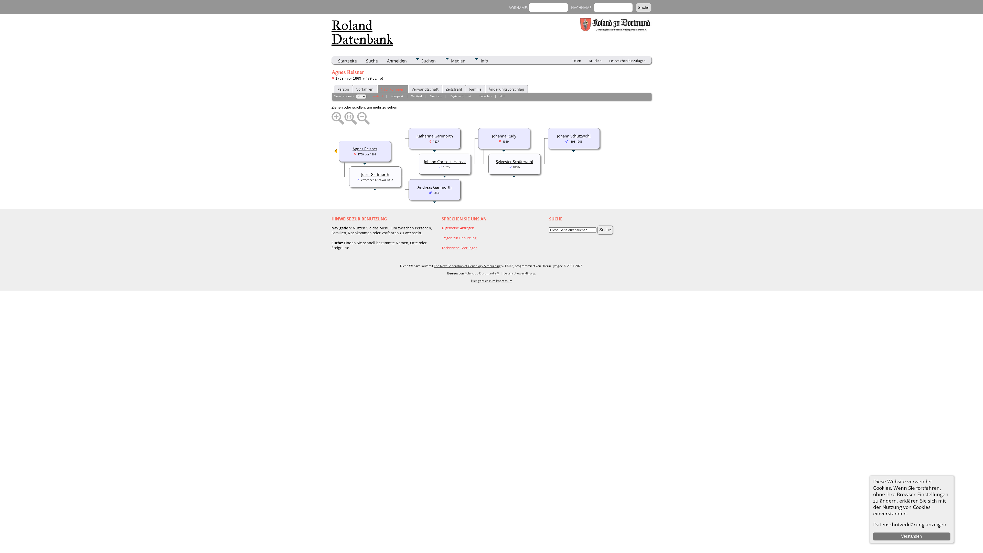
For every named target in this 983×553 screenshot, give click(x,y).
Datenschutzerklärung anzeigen (909, 524)
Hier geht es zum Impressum (491, 281)
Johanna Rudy (504, 136)
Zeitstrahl (454, 89)
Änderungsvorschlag (506, 89)
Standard (376, 96)
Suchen (428, 61)
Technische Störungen (459, 248)
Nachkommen (392, 89)
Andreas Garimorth (435, 187)
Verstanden (911, 536)
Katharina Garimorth (434, 136)
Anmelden (397, 61)
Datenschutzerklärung (519, 273)
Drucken (595, 60)
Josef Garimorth (375, 174)
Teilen (576, 60)
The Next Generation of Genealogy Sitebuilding (467, 266)
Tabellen (485, 96)
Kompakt (397, 96)
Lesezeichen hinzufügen (627, 60)
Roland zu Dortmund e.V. (482, 273)
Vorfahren (364, 89)
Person (343, 89)
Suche (372, 61)
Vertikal (416, 96)
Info (484, 61)
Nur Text (436, 96)
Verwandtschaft (425, 89)
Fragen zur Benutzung (459, 238)
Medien (458, 61)
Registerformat (460, 96)
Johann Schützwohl (574, 136)
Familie (475, 89)
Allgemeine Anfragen (458, 228)
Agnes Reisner (364, 148)
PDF (502, 96)
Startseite (347, 61)
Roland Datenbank (362, 32)
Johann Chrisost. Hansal (445, 161)
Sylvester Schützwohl (514, 161)
